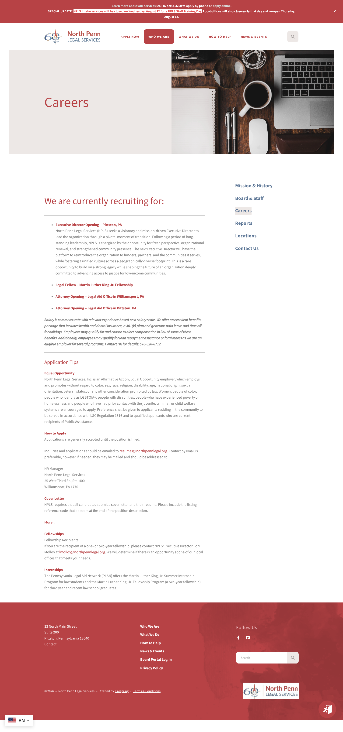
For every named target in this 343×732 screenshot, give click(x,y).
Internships (53, 569)
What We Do (189, 36)
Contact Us (247, 248)
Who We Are (158, 36)
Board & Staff (249, 198)
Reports (243, 223)
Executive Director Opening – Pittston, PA (89, 224)
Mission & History (254, 186)
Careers (243, 211)
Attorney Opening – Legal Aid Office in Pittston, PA (96, 308)
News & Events (254, 36)
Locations (245, 236)
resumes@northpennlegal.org (143, 450)
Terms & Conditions (147, 691)
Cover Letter (54, 498)
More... (49, 522)
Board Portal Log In (156, 659)
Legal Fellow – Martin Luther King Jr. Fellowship (94, 284)
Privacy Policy (151, 668)
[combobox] (299, 37)
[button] (334, 11)
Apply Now (130, 36)
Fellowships (54, 533)
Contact (50, 644)
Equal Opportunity (59, 373)
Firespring (122, 691)
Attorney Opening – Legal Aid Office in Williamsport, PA (100, 296)
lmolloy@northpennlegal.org (82, 552)
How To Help (220, 36)
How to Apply (55, 433)
